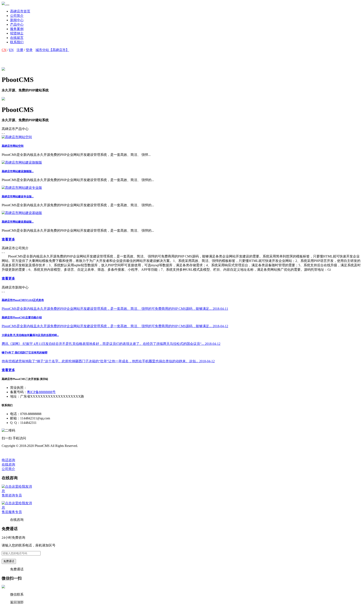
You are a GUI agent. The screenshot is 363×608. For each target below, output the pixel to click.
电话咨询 (8, 460)
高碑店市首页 (20, 11)
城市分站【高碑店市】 (52, 50)
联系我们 (17, 42)
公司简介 (17, 15)
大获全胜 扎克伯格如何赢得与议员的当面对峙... (30, 335)
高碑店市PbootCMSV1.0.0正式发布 (23, 300)
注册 (20, 50)
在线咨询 (8, 464)
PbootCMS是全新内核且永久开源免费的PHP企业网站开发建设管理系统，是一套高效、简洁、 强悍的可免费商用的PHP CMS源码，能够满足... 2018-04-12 (115, 326)
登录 (29, 50)
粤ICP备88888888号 (41, 392)
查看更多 (8, 239)
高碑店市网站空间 (13, 145)
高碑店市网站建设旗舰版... (18, 171)
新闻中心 (17, 20)
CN (4, 50)
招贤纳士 (17, 33)
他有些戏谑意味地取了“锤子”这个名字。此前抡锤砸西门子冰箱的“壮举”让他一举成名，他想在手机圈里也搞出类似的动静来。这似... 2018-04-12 (108, 361)
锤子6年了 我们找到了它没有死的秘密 (24, 352)
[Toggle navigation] (7, 5)
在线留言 (17, 37)
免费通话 (8, 561)
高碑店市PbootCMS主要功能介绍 (22, 317)
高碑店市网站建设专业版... (18, 196)
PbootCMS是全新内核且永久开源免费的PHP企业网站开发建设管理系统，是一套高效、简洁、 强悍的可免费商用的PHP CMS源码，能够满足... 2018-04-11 (115, 308)
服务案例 (17, 29)
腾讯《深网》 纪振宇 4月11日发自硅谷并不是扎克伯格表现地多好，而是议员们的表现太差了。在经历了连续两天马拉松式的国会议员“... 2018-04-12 (111, 343)
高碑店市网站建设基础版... (18, 221)
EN (11, 50)
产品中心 (17, 24)
